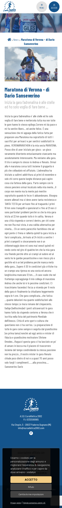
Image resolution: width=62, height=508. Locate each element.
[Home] (9, 39)
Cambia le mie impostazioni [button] (31, 494)
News (16, 39)
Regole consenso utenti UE (34, 503)
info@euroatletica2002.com (31, 428)
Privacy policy (15, 503)
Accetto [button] (31, 479)
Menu (42, 7)
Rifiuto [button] (31, 487)
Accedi (54, 7)
